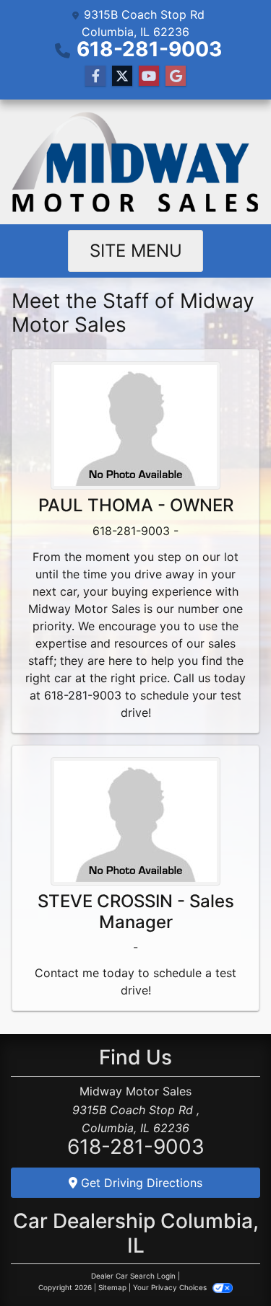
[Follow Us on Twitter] (122, 76)
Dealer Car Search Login (133, 1275)
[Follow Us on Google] (175, 76)
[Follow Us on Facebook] (95, 76)
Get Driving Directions (139, 1182)
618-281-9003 (149, 49)
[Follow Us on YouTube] (149, 76)
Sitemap (112, 1287)
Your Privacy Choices (171, 1287)
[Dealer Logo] (135, 162)
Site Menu (136, 250)
